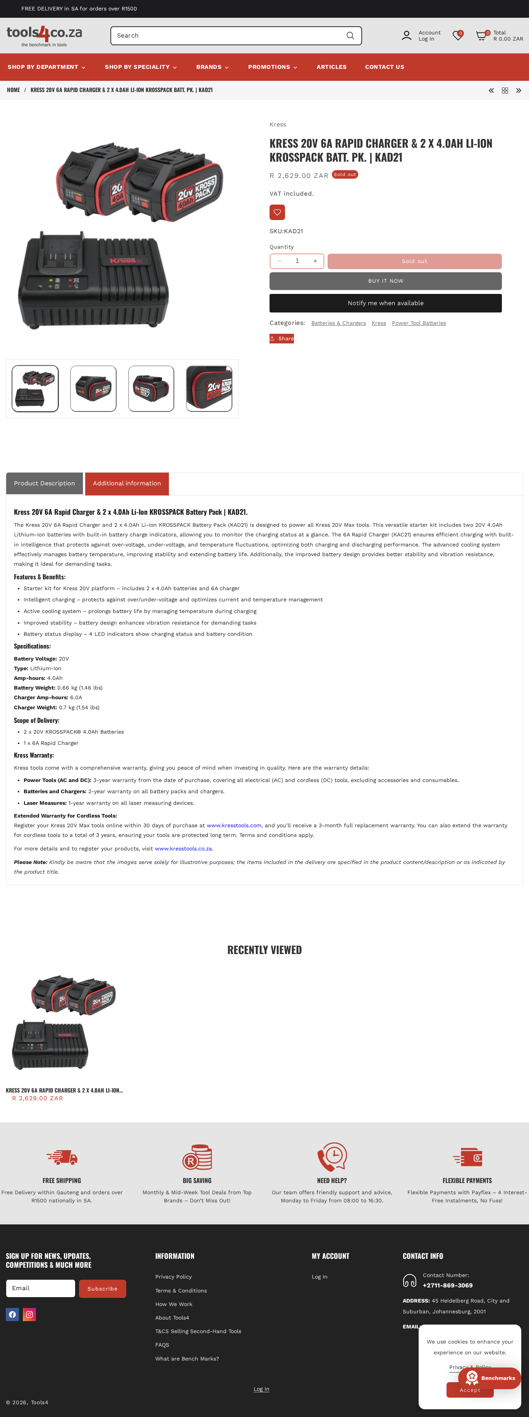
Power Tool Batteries (419, 322)
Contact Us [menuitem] (384, 66)
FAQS (162, 1345)
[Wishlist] (277, 212)
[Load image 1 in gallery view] (35, 388)
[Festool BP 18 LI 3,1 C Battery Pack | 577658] (518, 90)
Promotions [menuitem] (269, 66)
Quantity (282, 246)
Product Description (44, 483)
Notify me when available (386, 303)
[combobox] (236, 35)
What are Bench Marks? (187, 1358)
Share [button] (286, 338)
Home (13, 89)
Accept (470, 1390)
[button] (499, 35)
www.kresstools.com (234, 825)
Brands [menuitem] (209, 66)
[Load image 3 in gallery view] (151, 388)
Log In (320, 1277)
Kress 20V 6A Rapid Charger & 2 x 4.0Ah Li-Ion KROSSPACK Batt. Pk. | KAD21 (62, 1090)
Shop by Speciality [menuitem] (137, 66)
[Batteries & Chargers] (505, 90)
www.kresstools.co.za (183, 848)
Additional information (127, 483)
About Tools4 (172, 1318)
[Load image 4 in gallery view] (209, 388)
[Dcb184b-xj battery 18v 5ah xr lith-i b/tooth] (491, 90)
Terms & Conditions (181, 1290)
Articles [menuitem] (332, 66)
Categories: (287, 322)
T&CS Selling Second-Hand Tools (198, 1331)
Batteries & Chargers (338, 322)
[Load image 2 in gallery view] (93, 388)
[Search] (350, 35)
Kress (278, 124)
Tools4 (40, 1402)
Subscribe (103, 1289)
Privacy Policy (173, 1277)
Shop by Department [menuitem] (43, 66)
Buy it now (386, 281)
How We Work (173, 1304)
